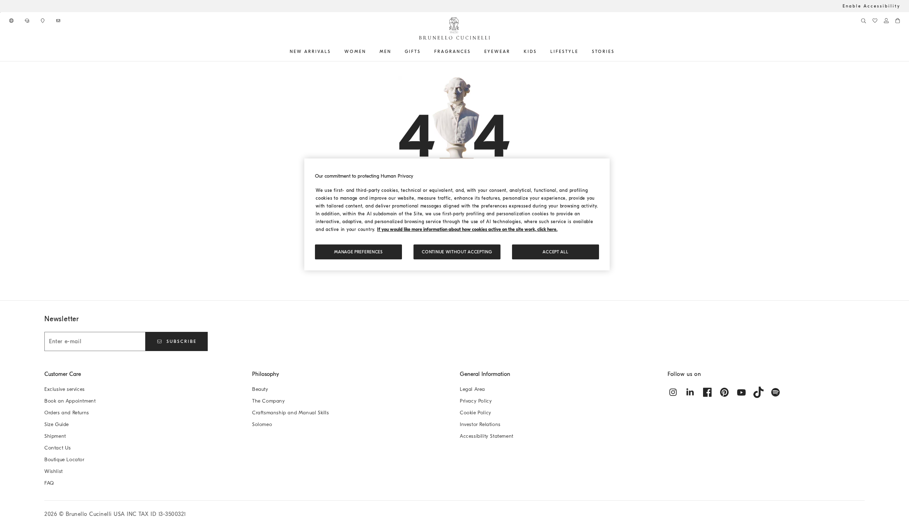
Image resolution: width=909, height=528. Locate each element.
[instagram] (673, 392)
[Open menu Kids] (539, 51)
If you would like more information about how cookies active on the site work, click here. (467, 229)
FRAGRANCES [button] (452, 51)
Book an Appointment (70, 401)
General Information (485, 374)
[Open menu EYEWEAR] (512, 51)
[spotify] (775, 392)
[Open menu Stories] (617, 51)
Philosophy (265, 374)
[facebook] (707, 392)
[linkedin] (690, 392)
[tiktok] (758, 392)
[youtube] (741, 392)
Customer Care (62, 374)
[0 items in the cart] (897, 20)
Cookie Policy (475, 413)
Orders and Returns (66, 413)
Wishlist (53, 471)
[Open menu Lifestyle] (580, 51)
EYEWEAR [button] (497, 51)
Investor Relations (480, 424)
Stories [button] (603, 51)
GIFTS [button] (413, 51)
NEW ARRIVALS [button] (310, 51)
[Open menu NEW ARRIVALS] (333, 51)
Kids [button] (530, 51)
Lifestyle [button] (564, 51)
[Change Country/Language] (12, 20)
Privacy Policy (476, 401)
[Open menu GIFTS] (423, 51)
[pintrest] (724, 392)
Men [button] (385, 51)
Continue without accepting (457, 251)
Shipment (55, 436)
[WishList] (875, 20)
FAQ (49, 483)
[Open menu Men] (393, 51)
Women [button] (355, 51)
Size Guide (56, 424)
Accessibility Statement (486, 436)
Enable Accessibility (871, 6)
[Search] (863, 20)
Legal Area (472, 389)
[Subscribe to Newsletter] (58, 20)
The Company (268, 401)
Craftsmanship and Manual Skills (290, 413)
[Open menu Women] (368, 51)
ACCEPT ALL (555, 251)
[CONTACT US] (27, 20)
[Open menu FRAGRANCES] (473, 51)
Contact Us (57, 448)
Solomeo (262, 424)
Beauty (260, 389)
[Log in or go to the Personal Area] (886, 20)
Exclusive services (64, 389)
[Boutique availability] (43, 20)
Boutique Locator (64, 460)
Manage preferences (358, 251)
